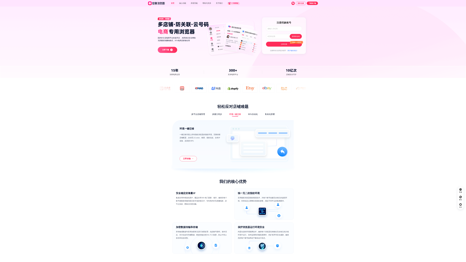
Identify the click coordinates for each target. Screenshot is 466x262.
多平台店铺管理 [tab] (198, 114)
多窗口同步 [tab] (217, 114)
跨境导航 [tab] (194, 3)
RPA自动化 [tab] (253, 114)
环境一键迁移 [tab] (235, 114)
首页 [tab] (172, 3)
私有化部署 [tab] (270, 114)
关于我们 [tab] (219, 3)
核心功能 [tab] (182, 3)
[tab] (207, 3)
